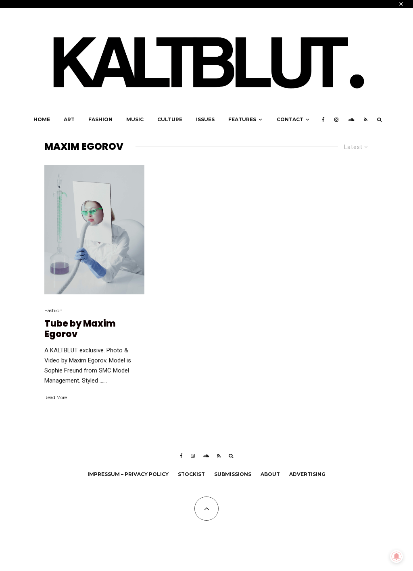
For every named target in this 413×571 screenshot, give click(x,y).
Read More (55, 397)
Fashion (100, 119)
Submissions (232, 474)
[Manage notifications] (396, 556)
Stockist (191, 474)
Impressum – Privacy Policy (128, 474)
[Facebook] (323, 120)
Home (41, 119)
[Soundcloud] (351, 120)
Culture (169, 119)
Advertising (307, 474)
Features (242, 119)
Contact (290, 119)
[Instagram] (336, 120)
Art (69, 119)
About (270, 474)
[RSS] (365, 120)
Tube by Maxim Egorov (80, 329)
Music (135, 119)
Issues (205, 119)
